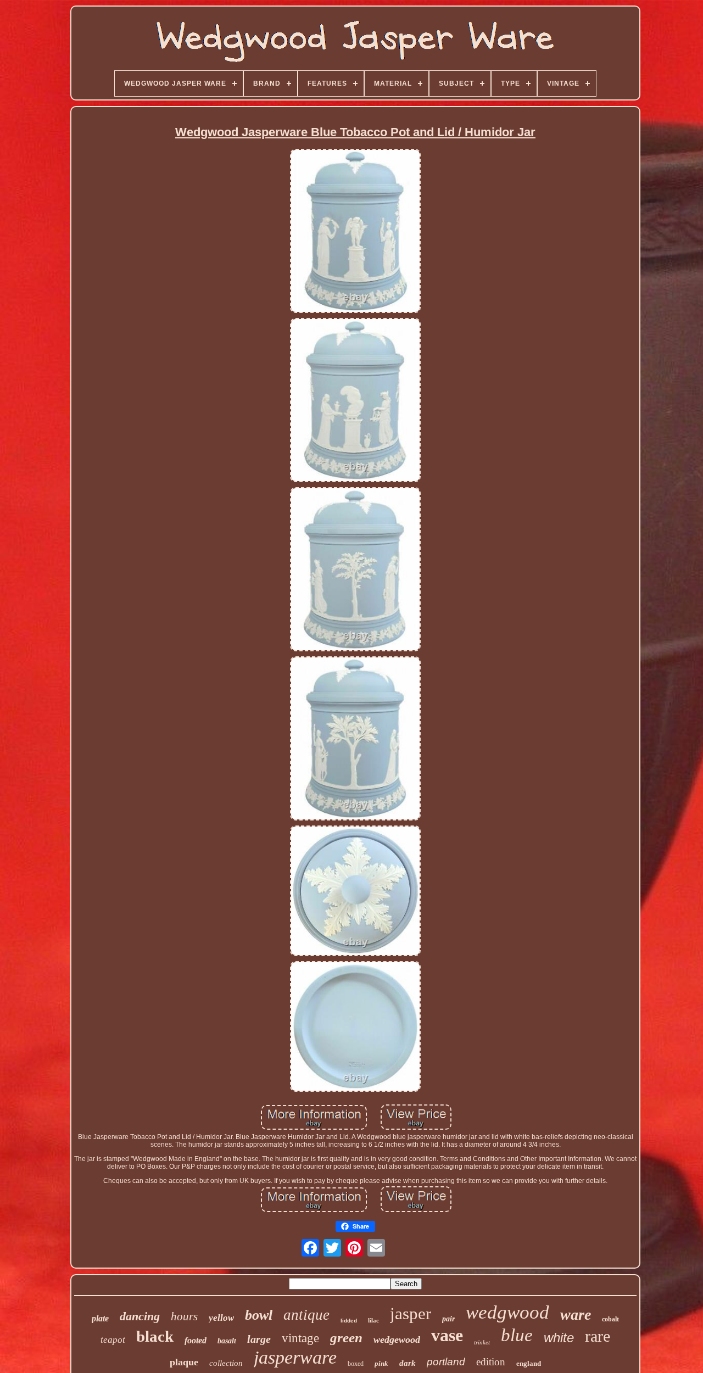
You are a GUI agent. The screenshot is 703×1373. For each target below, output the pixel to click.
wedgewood (396, 1339)
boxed (356, 1364)
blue (517, 1335)
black (155, 1336)
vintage (300, 1338)
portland (446, 1362)
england (528, 1363)
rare (597, 1336)
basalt (226, 1341)
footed (196, 1340)
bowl (258, 1315)
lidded (349, 1321)
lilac (373, 1320)
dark (407, 1363)
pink (381, 1363)
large (259, 1339)
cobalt (610, 1319)
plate (100, 1318)
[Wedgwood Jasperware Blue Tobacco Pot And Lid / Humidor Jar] (355, 231)
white (559, 1337)
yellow (221, 1318)
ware (575, 1314)
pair (448, 1319)
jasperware (295, 1357)
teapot (113, 1340)
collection (226, 1363)
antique (306, 1315)
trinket (482, 1342)
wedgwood (507, 1312)
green (346, 1337)
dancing (140, 1316)
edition (490, 1362)
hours (184, 1316)
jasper (410, 1313)
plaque (184, 1362)
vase (447, 1335)
